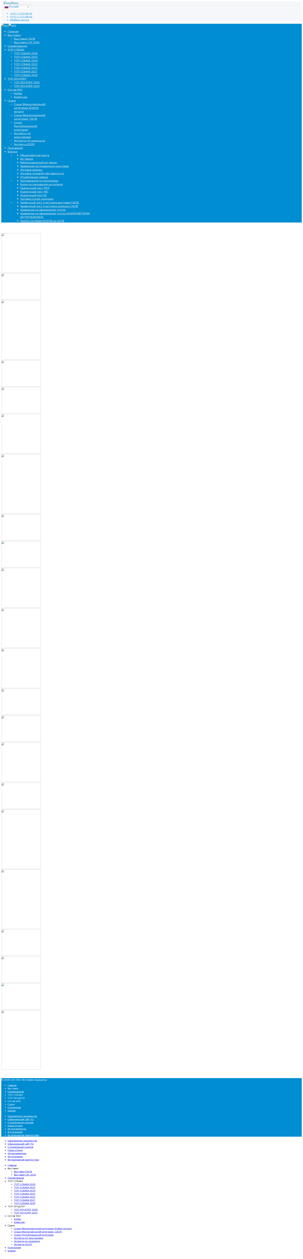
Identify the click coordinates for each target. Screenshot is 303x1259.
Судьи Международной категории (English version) (29, 107)
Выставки (14, 35)
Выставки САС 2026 (26, 42)
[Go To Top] (1, 1256)
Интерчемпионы (17, 1128)
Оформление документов (22, 1116)
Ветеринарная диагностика (23, 1135)
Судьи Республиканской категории (25, 126)
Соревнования (17, 46)
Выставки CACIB (24, 39)
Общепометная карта (34, 155)
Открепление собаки (34, 177)
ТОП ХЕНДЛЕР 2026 (27, 82)
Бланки (12, 151)
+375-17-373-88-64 (21, 16)
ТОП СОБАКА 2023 (26, 64)
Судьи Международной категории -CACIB (29, 117)
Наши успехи (15, 1125)
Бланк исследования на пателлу (41, 184)
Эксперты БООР (24, 144)
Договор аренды (31, 170)
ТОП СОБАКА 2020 (26, 75)
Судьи (12, 100)
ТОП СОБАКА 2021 (26, 71)
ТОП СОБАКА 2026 (26, 53)
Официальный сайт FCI (21, 1119)
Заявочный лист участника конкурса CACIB (49, 206)
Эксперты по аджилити (29, 140)
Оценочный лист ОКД (34, 188)
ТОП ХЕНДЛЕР (17, 79)
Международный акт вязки (38, 162)
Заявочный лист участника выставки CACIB (49, 202)
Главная (13, 31)
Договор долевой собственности (42, 173)
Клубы (18, 93)
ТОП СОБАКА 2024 (26, 60)
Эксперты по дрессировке (22, 135)
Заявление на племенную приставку (44, 166)
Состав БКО (15, 89)
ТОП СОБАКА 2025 (26, 57)
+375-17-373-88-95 (21, 13)
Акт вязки (26, 159)
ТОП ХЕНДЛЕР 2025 (27, 86)
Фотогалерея (15, 1131)
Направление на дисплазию (39, 180)
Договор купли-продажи (36, 199)
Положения (15, 148)
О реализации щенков (20, 1122)
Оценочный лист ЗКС (34, 191)
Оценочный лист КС (33, 195)
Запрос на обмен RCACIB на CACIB (42, 221)
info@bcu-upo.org (19, 19)
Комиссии (20, 97)
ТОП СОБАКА (16, 49)
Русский (13, 6)
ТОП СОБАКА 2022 (26, 68)
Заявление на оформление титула (43, 210)
